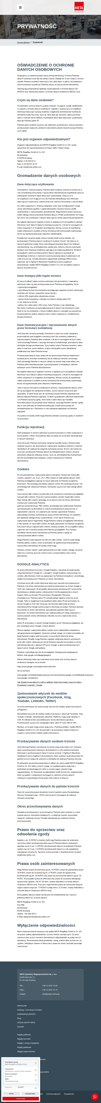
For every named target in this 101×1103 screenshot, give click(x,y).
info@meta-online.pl (50, 994)
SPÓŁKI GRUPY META (26, 1022)
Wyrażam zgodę (21, 1098)
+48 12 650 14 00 (50, 985)
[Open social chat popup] (95, 1097)
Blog (19, 1018)
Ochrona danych (53, 1094)
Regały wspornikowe (26, 1051)
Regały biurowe (23, 1039)
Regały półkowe (24, 1034)
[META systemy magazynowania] (79, 12)
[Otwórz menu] (20, 7)
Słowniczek (22, 1005)
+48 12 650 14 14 (50, 989)
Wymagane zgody (30, 1093)
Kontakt (20, 1026)
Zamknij (11, 1093)
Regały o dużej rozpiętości (28, 1043)
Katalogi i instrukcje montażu (29, 1010)
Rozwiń (21, 1087)
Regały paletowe (24, 1047)
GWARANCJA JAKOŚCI (26, 1014)
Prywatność (69, 1094)
